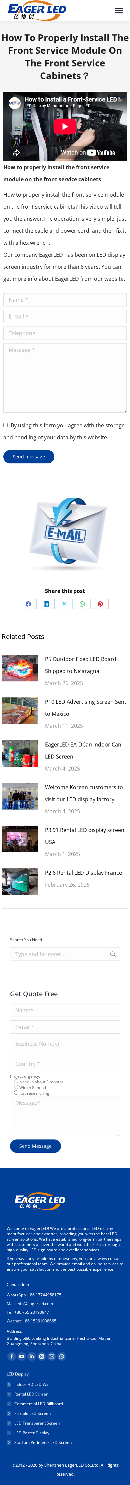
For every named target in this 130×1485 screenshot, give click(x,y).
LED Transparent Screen (37, 1423)
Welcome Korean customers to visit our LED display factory (84, 793)
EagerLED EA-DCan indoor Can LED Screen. (83, 750)
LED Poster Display (31, 1433)
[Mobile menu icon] (119, 10)
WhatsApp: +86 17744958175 (34, 1295)
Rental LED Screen (31, 1394)
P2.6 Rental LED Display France (83, 872)
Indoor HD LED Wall (32, 1384)
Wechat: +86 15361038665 (31, 1321)
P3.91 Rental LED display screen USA (84, 836)
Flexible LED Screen (32, 1413)
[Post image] (20, 668)
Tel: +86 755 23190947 (28, 1312)
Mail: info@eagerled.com (30, 1303)
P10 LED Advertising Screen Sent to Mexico (85, 707)
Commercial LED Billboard (38, 1404)
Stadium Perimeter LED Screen (43, 1442)
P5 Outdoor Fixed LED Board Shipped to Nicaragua (80, 665)
